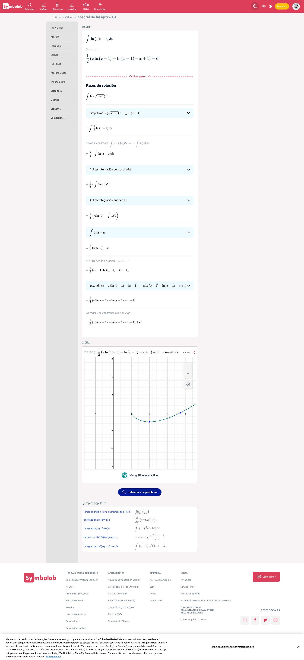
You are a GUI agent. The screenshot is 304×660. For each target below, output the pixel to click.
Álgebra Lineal (58, 73)
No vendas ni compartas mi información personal (205, 600)
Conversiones (58, 117)
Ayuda (153, 593)
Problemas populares (77, 593)
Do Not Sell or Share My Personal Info (233, 646)
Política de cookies (190, 593)
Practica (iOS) (115, 614)
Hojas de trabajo (74, 600)
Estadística (56, 91)
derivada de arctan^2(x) (97, 519)
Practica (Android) (117, 593)
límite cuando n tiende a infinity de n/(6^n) (107, 512)
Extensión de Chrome (119, 621)
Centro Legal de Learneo (193, 619)
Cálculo (54, 55)
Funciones (56, 64)
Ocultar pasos (137, 76)
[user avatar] (296, 6)
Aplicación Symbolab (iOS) (121, 600)
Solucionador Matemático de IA (82, 580)
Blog (152, 586)
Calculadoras (72, 621)
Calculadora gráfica (76, 628)
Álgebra (55, 37)
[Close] (298, 647)
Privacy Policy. (53, 656)
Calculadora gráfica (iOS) (121, 607)
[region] (152, 647)
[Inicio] (40, 577)
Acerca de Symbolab (160, 580)
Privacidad (185, 580)
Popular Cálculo (64, 17)
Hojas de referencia (76, 614)
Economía (56, 109)
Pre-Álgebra (57, 28)
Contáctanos (156, 600)
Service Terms (187, 586)
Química (55, 100)
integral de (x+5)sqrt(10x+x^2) (101, 546)
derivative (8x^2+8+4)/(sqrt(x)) (101, 537)
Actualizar (282, 6)
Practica (70, 607)
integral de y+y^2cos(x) (97, 528)
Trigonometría (58, 82)
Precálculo (56, 46)
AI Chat (69, 586)
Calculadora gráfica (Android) (123, 586)
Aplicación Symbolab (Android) (124, 580)
